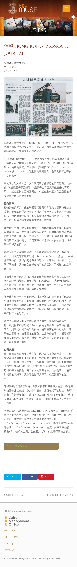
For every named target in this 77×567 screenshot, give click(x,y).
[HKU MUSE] (23, 8)
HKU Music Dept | (16, 530)
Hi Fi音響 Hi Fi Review (57, 495)
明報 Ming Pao (15, 495)
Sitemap (9, 550)
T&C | (8, 543)
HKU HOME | (13, 537)
